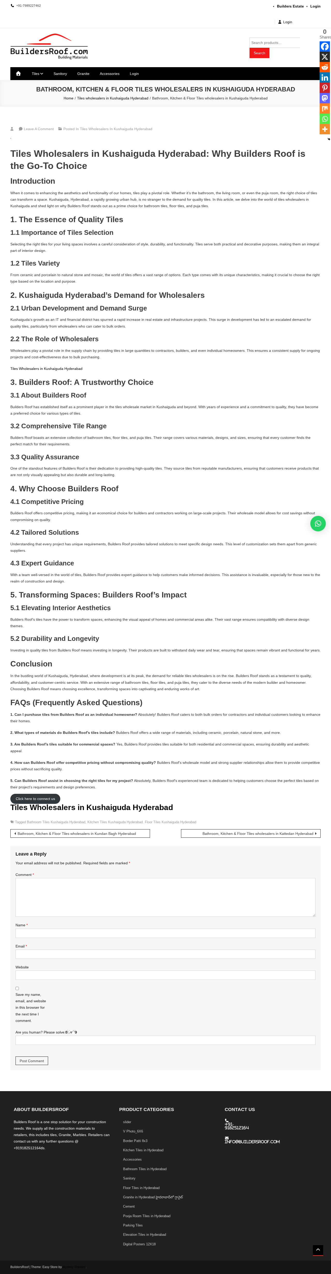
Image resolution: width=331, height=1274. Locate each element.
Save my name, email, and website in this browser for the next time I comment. (31, 1007)
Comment (25, 875)
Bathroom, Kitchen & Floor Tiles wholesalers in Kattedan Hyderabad (257, 834)
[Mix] (325, 108)
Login (287, 22)
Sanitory (60, 74)
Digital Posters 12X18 (139, 1244)
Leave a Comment (39, 129)
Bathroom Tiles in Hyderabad (145, 1169)
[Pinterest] (325, 88)
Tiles (35, 74)
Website (22, 967)
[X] (325, 57)
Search (259, 53)
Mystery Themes (74, 1267)
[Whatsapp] (325, 119)
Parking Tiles (133, 1225)
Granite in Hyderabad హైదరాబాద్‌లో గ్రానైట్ (153, 1197)
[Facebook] (325, 46)
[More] (325, 129)
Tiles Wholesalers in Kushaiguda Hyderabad (46, 369)
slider (127, 1122)
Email (21, 946)
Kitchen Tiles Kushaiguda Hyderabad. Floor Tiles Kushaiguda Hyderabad (141, 822)
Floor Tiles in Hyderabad (141, 1188)
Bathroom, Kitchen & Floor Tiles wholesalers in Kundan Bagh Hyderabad (77, 834)
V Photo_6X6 (133, 1131)
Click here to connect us (35, 799)
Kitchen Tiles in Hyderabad (143, 1150)
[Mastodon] (325, 98)
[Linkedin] (325, 77)
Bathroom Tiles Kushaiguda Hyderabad (56, 822)
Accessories (109, 74)
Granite (83, 74)
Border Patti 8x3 (135, 1141)
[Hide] (329, 139)
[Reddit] (325, 67)
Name (22, 925)
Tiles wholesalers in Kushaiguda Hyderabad (116, 129)
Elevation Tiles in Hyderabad (144, 1235)
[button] (318, 523)
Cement (129, 1206)
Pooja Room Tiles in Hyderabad (146, 1216)
